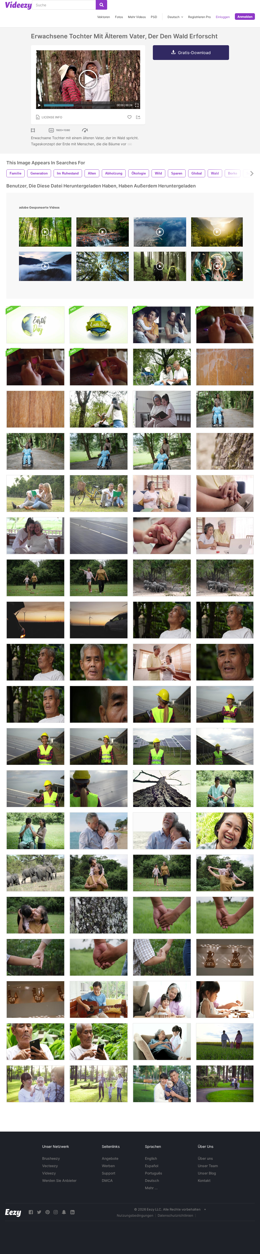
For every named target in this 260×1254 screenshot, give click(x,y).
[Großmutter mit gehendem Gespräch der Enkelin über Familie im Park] (35, 577)
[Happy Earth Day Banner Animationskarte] (35, 324)
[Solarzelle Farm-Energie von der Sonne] (99, 535)
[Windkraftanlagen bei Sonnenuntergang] (99, 620)
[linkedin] (72, 1212)
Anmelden (244, 17)
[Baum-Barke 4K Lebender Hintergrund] (162, 788)
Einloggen (223, 17)
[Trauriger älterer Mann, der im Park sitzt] (162, 620)
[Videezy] (18, 6)
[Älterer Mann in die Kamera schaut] (99, 662)
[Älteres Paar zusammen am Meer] (162, 830)
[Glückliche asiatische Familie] (162, 324)
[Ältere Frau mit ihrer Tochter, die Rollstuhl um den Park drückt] (225, 409)
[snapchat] (64, 1212)
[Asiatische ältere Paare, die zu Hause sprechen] (162, 493)
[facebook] (31, 1212)
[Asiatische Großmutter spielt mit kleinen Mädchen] (162, 999)
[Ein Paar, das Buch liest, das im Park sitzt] (35, 493)
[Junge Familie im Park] (35, 1083)
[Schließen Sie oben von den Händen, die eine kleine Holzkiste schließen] (99, 367)
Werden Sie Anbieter (59, 1180)
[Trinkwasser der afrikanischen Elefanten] (162, 577)
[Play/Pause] (39, 105)
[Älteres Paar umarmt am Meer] (99, 830)
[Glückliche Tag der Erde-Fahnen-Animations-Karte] (99, 324)
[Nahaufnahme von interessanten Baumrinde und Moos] (99, 915)
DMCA (107, 1180)
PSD (154, 17)
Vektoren (103, 17)
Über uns (205, 1158)
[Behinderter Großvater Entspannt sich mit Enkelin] (162, 367)
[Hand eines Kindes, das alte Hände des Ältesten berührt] (162, 535)
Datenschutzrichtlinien (175, 1215)
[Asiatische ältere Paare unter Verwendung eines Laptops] (225, 535)
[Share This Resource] (139, 117)
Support (108, 1173)
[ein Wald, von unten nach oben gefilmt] (102, 267)
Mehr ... (151, 1188)
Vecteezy (50, 1166)
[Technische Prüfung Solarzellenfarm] (162, 704)
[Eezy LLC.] (13, 1212)
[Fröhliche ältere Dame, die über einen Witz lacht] (225, 830)
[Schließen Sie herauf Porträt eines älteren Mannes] (225, 662)
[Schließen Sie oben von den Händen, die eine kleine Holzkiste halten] (35, 367)
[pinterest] (47, 1212)
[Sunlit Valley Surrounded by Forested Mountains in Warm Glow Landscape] (217, 233)
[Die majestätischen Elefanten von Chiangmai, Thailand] (35, 873)
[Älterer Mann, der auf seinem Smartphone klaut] (35, 1041)
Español (151, 1166)
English (151, 1158)
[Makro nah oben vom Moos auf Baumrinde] (225, 451)
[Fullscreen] (137, 105)
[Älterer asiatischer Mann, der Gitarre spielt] (99, 999)
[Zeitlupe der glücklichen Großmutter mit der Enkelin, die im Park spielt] (99, 873)
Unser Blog (207, 1173)
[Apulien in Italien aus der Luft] (160, 233)
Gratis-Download (194, 52)
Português (153, 1173)
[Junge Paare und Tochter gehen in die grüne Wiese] (225, 1041)
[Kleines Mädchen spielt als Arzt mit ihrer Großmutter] (162, 1041)
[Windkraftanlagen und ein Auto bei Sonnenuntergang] (35, 620)
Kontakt (204, 1180)
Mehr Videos (137, 17)
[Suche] (101, 5)
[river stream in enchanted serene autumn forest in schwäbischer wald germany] (102, 233)
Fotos (119, 17)
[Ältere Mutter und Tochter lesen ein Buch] (162, 409)
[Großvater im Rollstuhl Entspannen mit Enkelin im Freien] (99, 409)
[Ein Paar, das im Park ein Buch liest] (99, 493)
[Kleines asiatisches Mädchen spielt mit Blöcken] (225, 999)
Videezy (49, 1173)
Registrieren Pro (199, 17)
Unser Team (208, 1166)
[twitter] (39, 1212)
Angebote (110, 1158)
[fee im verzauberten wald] (217, 267)
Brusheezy (51, 1158)
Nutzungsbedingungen (135, 1215)
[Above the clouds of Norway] (45, 267)
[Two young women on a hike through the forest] (160, 267)
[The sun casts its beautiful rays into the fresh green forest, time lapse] (45, 233)
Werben (108, 1166)
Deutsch (152, 1180)
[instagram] (56, 1212)
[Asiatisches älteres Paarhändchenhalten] (225, 493)
